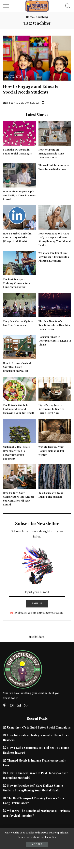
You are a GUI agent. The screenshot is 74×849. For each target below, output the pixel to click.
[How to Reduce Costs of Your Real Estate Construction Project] (19, 346)
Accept (37, 844)
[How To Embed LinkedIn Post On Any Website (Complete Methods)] (19, 217)
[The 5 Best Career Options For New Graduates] (19, 304)
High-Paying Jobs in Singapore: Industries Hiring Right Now (51, 408)
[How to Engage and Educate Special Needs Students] (37, 58)
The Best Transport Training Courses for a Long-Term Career (16, 283)
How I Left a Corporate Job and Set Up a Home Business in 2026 (19, 195)
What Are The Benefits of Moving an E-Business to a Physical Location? (53, 256)
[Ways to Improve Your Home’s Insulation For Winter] (54, 430)
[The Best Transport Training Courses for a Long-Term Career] (19, 262)
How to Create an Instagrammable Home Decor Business (51, 153)
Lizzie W (8, 103)
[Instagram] (12, 705)
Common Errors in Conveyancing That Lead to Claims (54, 340)
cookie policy (48, 837)
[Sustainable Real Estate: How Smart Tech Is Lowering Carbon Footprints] (19, 430)
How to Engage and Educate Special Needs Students (30, 89)
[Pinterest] (5, 705)
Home (30, 17)
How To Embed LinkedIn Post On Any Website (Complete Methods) (17, 237)
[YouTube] (19, 705)
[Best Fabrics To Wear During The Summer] (54, 476)
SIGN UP (37, 603)
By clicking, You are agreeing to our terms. (39, 612)
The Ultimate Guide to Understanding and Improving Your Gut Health (19, 408)
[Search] (67, 6)
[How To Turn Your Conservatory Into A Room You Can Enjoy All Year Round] (19, 476)
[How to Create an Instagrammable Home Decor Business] (54, 133)
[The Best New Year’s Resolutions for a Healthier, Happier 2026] (54, 304)
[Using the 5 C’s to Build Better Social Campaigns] (19, 133)
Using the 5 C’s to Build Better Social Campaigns (39, 727)
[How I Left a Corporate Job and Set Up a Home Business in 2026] (19, 175)
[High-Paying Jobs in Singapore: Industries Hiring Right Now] (54, 388)
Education (14, 76)
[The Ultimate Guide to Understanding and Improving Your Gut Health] (19, 388)
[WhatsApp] (26, 705)
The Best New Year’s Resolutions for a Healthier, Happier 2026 (54, 325)
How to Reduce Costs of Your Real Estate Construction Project (17, 367)
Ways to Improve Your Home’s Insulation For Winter (51, 450)
